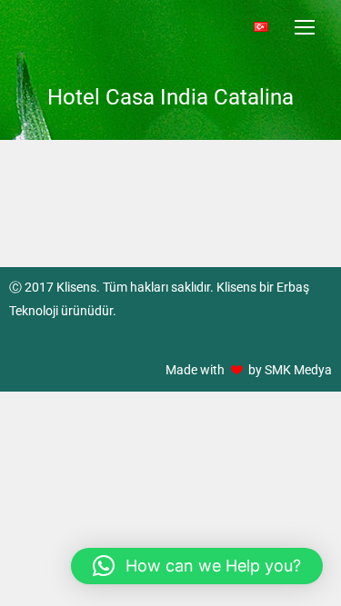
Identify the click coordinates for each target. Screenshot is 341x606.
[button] (197, 566)
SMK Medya (298, 370)
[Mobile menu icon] (304, 27)
